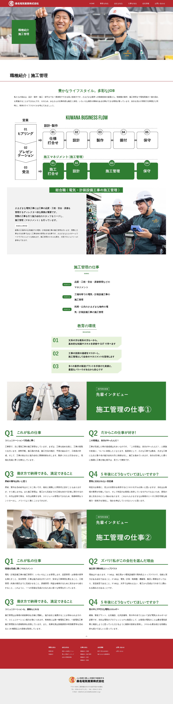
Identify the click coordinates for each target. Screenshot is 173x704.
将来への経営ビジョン (68, 651)
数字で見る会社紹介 (103, 651)
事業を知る (104, 3)
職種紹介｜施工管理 (85, 654)
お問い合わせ (160, 3)
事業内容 (51, 651)
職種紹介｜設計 (84, 657)
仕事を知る (132, 3)
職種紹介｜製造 (84, 660)
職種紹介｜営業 (84, 651)
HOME (91, 3)
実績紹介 (51, 654)
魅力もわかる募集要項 (104, 654)
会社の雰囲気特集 (67, 657)
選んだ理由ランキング (68, 654)
